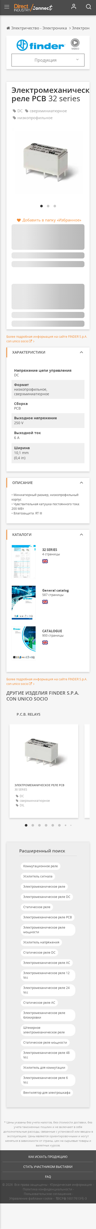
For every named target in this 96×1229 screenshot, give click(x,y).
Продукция (46, 60)
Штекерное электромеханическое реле (44, 1029)
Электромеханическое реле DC (46, 897)
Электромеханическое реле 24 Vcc (46, 990)
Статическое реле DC (39, 952)
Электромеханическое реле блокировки (44, 1015)
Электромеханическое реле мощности (44, 929)
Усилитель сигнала (37, 876)
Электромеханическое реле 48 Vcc (46, 1055)
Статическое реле (36, 907)
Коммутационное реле (40, 866)
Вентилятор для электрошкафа (46, 1092)
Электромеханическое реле (44, 886)
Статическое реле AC (39, 1002)
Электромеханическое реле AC (46, 963)
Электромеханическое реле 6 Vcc (45, 1080)
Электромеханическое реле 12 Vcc (46, 975)
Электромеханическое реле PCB (47, 917)
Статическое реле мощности (45, 1042)
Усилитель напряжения (41, 942)
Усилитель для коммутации (44, 1067)
